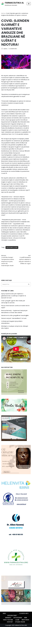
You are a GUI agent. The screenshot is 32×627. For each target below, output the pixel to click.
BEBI (25, 618)
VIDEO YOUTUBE (8, 620)
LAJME (17, 620)
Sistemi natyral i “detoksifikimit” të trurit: (14, 318)
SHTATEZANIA (17, 618)
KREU (4, 613)
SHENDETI (8, 618)
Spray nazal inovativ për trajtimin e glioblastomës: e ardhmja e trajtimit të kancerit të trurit (13, 296)
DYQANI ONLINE (20, 622)
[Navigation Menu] (29, 3)
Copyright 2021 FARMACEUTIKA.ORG (16, 625)
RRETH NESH (25, 620)
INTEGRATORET (12, 615)
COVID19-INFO (13, 49)
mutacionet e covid (11, 247)
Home (3, 13)
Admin (5, 49)
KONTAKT (10, 622)
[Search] (29, 284)
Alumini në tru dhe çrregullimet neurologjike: (15, 315)
